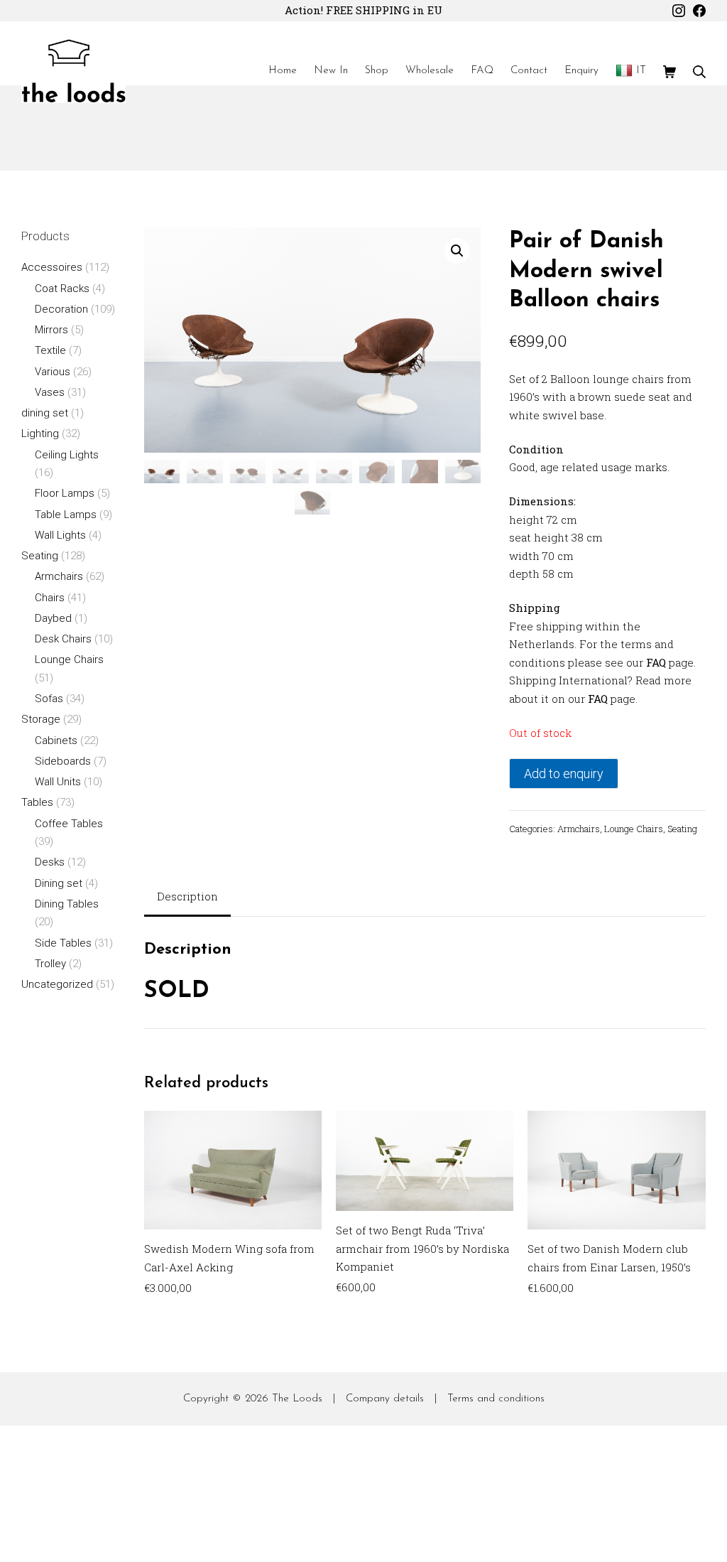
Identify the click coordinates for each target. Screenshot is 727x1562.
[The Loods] (73, 71)
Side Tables (63, 943)
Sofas (49, 698)
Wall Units (58, 781)
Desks (50, 862)
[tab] (187, 898)
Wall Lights (60, 535)
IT (641, 70)
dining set (44, 412)
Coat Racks (62, 288)
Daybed (53, 618)
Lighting (40, 433)
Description (187, 896)
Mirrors (51, 329)
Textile (50, 350)
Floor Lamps (64, 493)
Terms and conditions (496, 1399)
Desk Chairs (63, 638)
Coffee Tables (69, 823)
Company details (385, 1399)
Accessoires (51, 267)
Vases (50, 392)
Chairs (50, 597)
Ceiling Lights (67, 454)
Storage (40, 719)
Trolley (50, 963)
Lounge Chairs (633, 828)
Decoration (61, 309)
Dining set (58, 883)
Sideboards (63, 761)
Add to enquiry (563, 773)
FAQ (656, 662)
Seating (682, 828)
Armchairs (578, 828)
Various (52, 371)
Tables (37, 802)
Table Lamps (66, 514)
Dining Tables (67, 904)
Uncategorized (57, 984)
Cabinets (56, 740)
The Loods (297, 1399)
